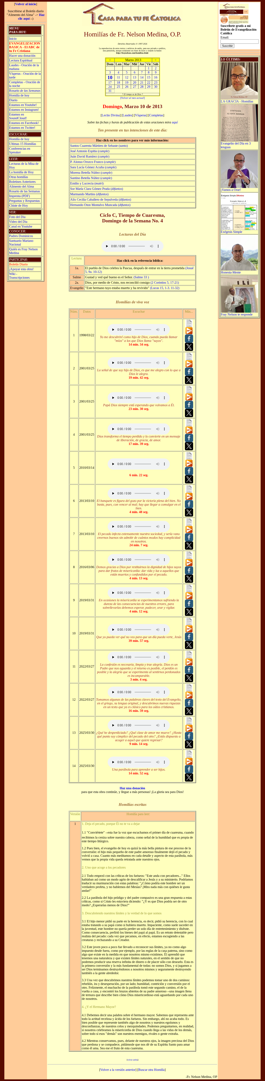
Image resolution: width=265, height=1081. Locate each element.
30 (155, 86)
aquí (175, 122)
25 (118, 86)
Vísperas (140, 115)
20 (134, 82)
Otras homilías (18, 177)
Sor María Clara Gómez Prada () (96, 188)
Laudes (127, 115)
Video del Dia (18, 221)
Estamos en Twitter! (22, 127)
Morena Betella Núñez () (91, 172)
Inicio (13, 38)
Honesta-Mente (231, 272)
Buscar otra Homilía (151, 1069)
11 (118, 77)
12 (126, 77)
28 (141, 86)
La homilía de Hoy (21, 172)
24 (110, 86)
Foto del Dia (17, 217)
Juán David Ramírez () (89, 156)
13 (134, 77)
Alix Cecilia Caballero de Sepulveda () (100, 199)
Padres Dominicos (21, 236)
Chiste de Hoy (18, 205)
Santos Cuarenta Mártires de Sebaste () (99, 145)
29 (148, 86)
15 (148, 77)
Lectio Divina (111, 115)
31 (110, 91)
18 (118, 82)
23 (155, 82)
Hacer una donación (22, 55)
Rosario (24, 90)
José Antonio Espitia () (89, 151)
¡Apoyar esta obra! (21, 269)
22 (148, 82)
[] (132, 97)
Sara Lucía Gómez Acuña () (93, 167)
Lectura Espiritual (20, 60)
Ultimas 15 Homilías (22, 144)
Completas (156, 115)
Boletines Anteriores (22, 181)
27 (134, 86)
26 (126, 86)
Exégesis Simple (231, 232)
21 (141, 82)
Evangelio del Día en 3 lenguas (236, 145)
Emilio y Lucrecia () (87, 183)
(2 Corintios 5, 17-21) (165, 282)
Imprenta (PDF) (19, 196)
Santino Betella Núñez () (91, 178)
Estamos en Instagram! (24, 109)
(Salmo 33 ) (141, 277)
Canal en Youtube (20, 226)
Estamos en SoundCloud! (18, 116)
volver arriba (132, 1060)
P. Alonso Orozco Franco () (93, 162)
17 (110, 82)
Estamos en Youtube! (23, 105)
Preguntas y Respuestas (24, 200)
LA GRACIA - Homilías (237, 101)
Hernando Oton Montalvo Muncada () (100, 205)
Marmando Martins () (89, 194)
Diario (13, 100)
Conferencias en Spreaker (19, 150)
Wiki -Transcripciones (19, 275)
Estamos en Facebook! (24, 123)
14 (141, 77)
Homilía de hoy (19, 95)
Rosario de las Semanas (24, 191)
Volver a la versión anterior (117, 1069)
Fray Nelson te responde (237, 314)
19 (126, 82)
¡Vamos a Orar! (231, 190)
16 (155, 77)
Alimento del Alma (21, 186)
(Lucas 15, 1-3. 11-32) (164, 288)
